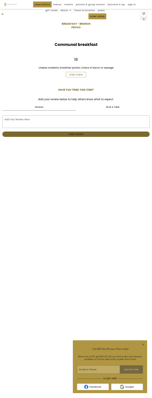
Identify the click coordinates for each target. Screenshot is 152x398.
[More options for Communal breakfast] (143, 13)
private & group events (90, 4)
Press (101, 10)
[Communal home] (15, 4)
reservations (42, 4)
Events (68, 4)
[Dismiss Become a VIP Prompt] (143, 344)
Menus (57, 4)
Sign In (132, 4)
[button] (66, 10)
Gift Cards (51, 10)
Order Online (97, 16)
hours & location (85, 10)
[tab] (39, 107)
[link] (76, 74)
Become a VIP (116, 4)
